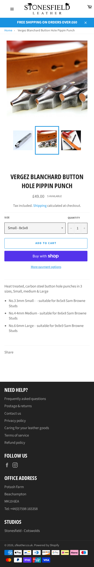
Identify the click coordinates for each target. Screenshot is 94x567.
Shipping (40, 205)
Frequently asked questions (25, 398)
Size (7, 217)
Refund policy (14, 442)
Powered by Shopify (46, 545)
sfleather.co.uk (24, 545)
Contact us (12, 413)
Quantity (74, 218)
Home (8, 30)
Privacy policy (15, 420)
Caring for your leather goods (26, 428)
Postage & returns (18, 406)
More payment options (46, 267)
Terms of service (16, 435)
